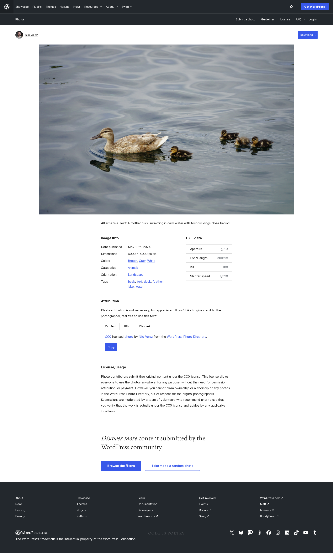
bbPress (267, 510)
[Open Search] (291, 6)
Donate (205, 510)
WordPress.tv (148, 516)
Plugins (81, 510)
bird (139, 281)
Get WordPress (314, 6)
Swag (204, 516)
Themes (82, 504)
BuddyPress (269, 516)
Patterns (82, 516)
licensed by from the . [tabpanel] (156, 337)
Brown (132, 261)
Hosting (20, 510)
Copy (111, 347)
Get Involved (207, 498)
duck (147, 281)
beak (131, 281)
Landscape (136, 274)
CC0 (108, 337)
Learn (141, 498)
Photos (19, 19)
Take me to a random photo (172, 466)
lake (131, 286)
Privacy (20, 516)
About (19, 498)
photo (129, 337)
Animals (133, 268)
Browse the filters (121, 466)
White (151, 261)
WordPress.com (271, 498)
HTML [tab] (127, 326)
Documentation (147, 504)
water (139, 286)
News (19, 504)
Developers (145, 510)
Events (203, 504)
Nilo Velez (31, 34)
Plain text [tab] (144, 326)
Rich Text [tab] (110, 326)
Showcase (83, 498)
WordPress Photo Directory (186, 337)
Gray (142, 261)
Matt (264, 504)
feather (158, 281)
